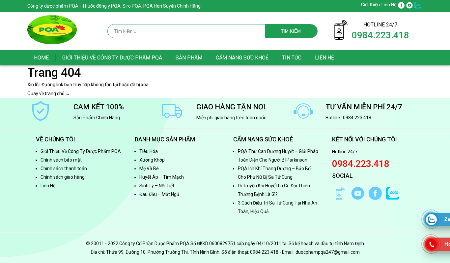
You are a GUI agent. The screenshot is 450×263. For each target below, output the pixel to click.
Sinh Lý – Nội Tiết (156, 185)
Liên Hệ (388, 4)
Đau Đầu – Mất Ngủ (159, 194)
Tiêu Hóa (148, 151)
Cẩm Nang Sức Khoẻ (242, 58)
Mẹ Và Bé (149, 168)
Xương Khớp (152, 160)
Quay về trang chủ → (48, 93)
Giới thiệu (370, 4)
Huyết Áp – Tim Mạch (161, 177)
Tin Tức (291, 58)
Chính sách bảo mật (61, 160)
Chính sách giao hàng (63, 177)
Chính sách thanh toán (64, 168)
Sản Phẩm (189, 58)
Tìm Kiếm (291, 31)
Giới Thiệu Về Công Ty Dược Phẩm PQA (112, 58)
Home (41, 58)
